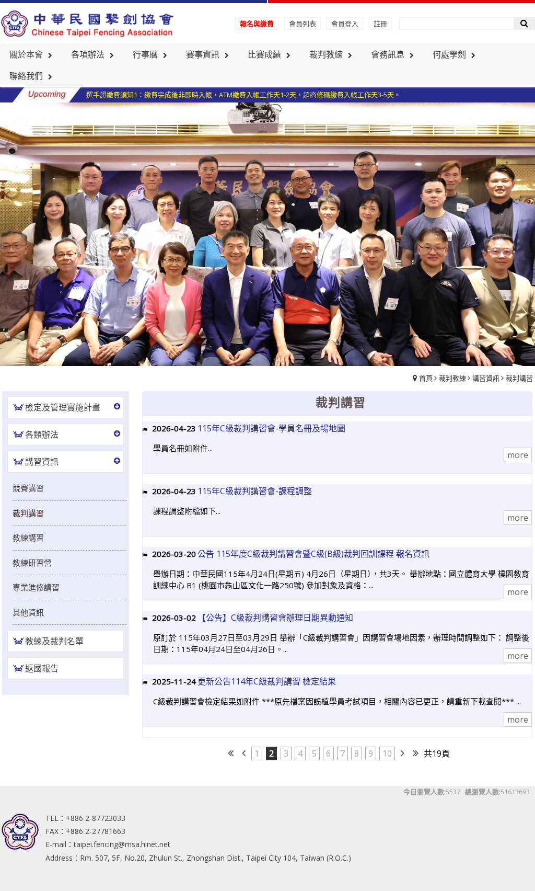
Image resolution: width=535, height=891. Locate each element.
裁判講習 (519, 378)
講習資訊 (485, 378)
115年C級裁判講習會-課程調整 (254, 491)
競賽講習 (28, 488)
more (517, 455)
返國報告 (42, 668)
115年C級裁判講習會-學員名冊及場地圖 (271, 428)
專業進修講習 (36, 587)
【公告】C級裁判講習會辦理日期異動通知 (275, 617)
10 (387, 753)
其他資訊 (28, 612)
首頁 (426, 378)
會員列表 (302, 23)
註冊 (380, 23)
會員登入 (344, 23)
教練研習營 (32, 562)
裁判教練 (452, 378)
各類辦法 (42, 434)
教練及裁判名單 (54, 641)
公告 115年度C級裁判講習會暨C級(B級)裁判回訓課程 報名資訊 (313, 553)
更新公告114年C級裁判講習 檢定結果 (266, 681)
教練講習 (28, 537)
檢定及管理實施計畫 (62, 407)
